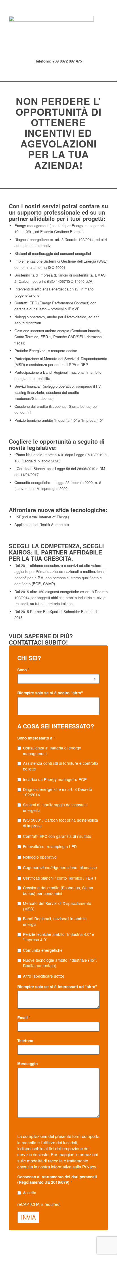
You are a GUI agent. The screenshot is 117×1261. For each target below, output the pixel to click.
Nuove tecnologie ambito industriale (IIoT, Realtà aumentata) (60, 963)
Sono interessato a (36, 738)
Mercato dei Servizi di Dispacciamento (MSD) (57, 906)
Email (23, 1017)
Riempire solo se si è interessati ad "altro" (57, 986)
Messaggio (27, 1063)
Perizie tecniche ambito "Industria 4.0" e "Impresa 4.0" (58, 937)
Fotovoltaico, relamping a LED (50, 846)
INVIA (28, 1217)
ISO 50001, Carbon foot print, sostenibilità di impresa (60, 822)
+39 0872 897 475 (67, 61)
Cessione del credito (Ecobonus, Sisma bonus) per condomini (58, 890)
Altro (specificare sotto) (43, 976)
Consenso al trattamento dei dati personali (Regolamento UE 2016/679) (57, 1179)
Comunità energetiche (43, 950)
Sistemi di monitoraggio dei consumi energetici (55, 807)
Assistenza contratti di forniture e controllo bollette (60, 766)
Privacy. (89, 1166)
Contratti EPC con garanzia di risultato (57, 836)
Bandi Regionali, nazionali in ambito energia (55, 921)
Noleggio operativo (40, 857)
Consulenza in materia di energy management (52, 750)
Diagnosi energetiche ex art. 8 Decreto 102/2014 (57, 792)
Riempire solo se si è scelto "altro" (50, 692)
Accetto (29, 1192)
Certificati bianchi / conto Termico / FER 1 (60, 878)
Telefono (25, 1040)
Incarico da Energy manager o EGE (55, 779)
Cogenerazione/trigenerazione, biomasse (60, 867)
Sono (23, 669)
